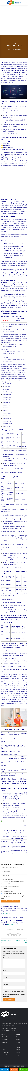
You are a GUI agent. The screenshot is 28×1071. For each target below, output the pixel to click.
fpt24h (19, 49)
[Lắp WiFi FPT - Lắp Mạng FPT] (14, 2)
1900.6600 (19, 318)
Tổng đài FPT (14, 43)
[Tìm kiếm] (26, 2)
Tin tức (18, 1049)
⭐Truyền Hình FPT (6, 143)
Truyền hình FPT (6, 1042)
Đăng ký (6, 1069)
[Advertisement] (14, 20)
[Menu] (2, 2)
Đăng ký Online (19, 1055)
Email (5, 977)
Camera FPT (5, 1037)
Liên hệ (18, 1052)
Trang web (6, 984)
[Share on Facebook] (8, 934)
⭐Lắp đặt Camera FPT (7, 147)
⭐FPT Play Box (5, 145)
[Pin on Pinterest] (14, 934)
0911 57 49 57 (17, 751)
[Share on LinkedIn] (16, 934)
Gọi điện (15, 1069)
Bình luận (6, 958)
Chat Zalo (24, 1069)
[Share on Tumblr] (19, 934)
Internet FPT (5, 1039)
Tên (4, 971)
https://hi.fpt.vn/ (9, 326)
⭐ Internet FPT (5, 141)
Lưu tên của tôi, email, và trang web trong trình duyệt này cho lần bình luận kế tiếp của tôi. (14, 994)
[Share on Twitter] (11, 934)
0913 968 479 (11, 1031)
